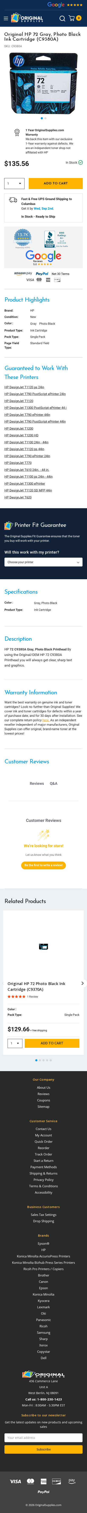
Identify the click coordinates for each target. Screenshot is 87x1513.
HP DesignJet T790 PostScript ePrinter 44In (35, 421)
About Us (43, 1087)
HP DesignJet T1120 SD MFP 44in (28, 490)
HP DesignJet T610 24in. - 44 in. (26, 470)
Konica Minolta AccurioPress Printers (43, 1256)
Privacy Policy (44, 1180)
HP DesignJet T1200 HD (21, 435)
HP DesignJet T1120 (18, 401)
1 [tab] (42, 118)
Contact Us (43, 1129)
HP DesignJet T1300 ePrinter (24, 484)
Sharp (43, 1339)
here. (45, 720)
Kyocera (43, 1301)
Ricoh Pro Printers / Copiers (43, 1269)
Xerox (43, 1345)
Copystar (43, 1351)
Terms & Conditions (43, 1186)
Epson (43, 1288)
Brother (43, 1275)
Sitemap (43, 1106)
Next (83, 983)
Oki (43, 1313)
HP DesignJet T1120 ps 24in (24, 387)
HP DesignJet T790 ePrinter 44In (27, 415)
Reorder (43, 1148)
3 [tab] (44, 1060)
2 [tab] (46, 118)
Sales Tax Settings (43, 1214)
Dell (43, 1358)
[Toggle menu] (6, 18)
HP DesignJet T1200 (18, 428)
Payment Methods (43, 1167)
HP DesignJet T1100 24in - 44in (26, 442)
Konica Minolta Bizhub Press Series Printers (43, 1262)
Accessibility (43, 1192)
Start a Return (43, 1160)
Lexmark (43, 1307)
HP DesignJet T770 (17, 463)
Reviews (43, 1094)
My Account (43, 1135)
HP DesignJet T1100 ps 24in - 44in (28, 477)
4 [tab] (47, 1060)
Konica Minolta (43, 1294)
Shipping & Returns (43, 1173)
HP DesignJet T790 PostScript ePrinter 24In (35, 394)
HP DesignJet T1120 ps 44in (24, 449)
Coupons (43, 1100)
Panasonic (43, 1320)
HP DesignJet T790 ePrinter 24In (27, 456)
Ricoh (43, 1326)
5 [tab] (51, 1060)
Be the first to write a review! (43, 865)
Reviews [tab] (37, 783)
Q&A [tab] (53, 783)
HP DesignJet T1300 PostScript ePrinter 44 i (35, 408)
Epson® (43, 1243)
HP (43, 1250)
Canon (43, 1281)
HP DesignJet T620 (17, 497)
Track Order (43, 1154)
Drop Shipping (43, 1221)
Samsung (43, 1332)
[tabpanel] (43, 83)
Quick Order (44, 1141)
